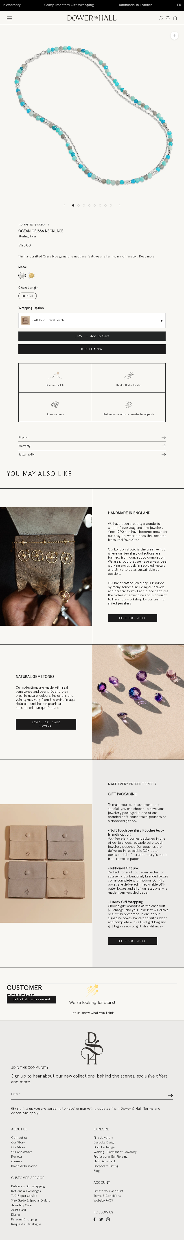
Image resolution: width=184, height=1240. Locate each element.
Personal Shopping (24, 1219)
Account (102, 1182)
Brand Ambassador (24, 1166)
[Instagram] (108, 1219)
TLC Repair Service (24, 1195)
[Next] (119, 205)
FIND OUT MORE (132, 618)
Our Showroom (21, 1152)
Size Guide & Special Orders (30, 1200)
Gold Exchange (104, 1147)
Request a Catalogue (26, 1224)
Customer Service (27, 1178)
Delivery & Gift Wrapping (28, 1186)
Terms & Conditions (107, 1195)
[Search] (161, 17)
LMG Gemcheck (105, 1161)
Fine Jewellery (103, 1137)
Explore (101, 1129)
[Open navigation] (9, 18)
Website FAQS (103, 1200)
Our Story (18, 1142)
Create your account (108, 1191)
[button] (92, 437)
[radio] (22, 275)
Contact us (19, 1137)
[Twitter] (101, 1219)
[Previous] (64, 205)
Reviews (16, 1156)
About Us (19, 1129)
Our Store (18, 1147)
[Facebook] (94, 1219)
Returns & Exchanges (26, 1191)
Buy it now (92, 349)
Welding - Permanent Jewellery (115, 1152)
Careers (16, 1161)
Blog (97, 1170)
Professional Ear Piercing (110, 1156)
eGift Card (18, 1210)
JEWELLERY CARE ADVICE (46, 724)
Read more (147, 256)
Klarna (15, 1214)
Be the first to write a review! (31, 999)
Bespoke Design (104, 1142)
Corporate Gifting (106, 1166)
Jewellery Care (21, 1205)
